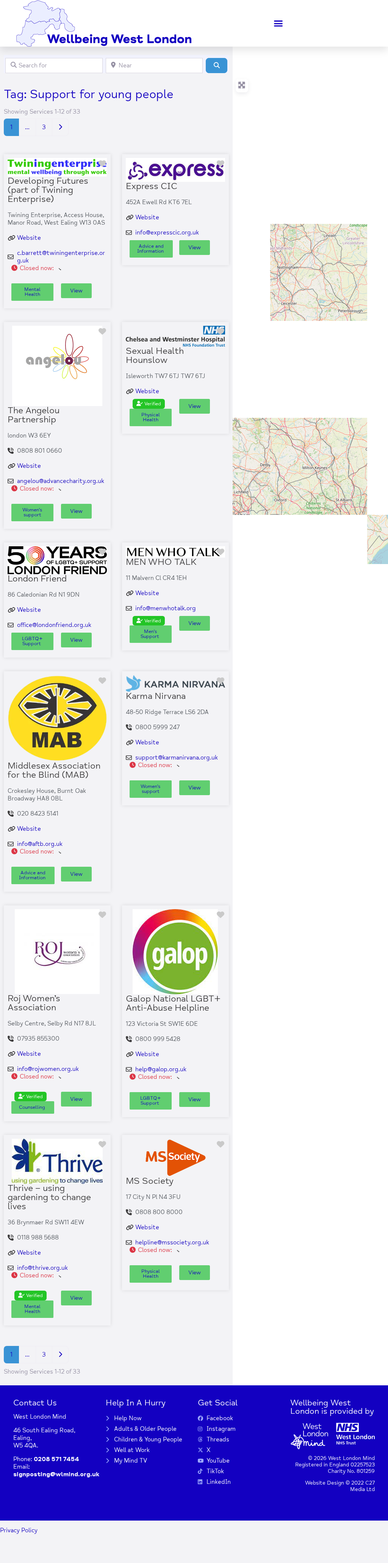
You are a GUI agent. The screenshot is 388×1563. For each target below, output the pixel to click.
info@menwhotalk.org (165, 608)
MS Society (150, 1180)
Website (29, 238)
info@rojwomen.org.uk (48, 1069)
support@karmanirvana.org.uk (176, 757)
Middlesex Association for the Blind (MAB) (54, 770)
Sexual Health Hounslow (155, 355)
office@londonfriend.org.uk (54, 625)
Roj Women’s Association (34, 1003)
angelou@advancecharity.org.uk (60, 481)
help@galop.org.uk (160, 1069)
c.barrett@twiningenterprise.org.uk (61, 256)
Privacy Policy (19, 1530)
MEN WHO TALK (161, 561)
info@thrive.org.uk (42, 1268)
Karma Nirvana (156, 696)
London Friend (37, 578)
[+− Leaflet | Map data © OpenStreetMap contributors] (310, 305)
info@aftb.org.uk (40, 844)
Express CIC (151, 186)
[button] (278, 23)
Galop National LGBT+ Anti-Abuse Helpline (173, 1003)
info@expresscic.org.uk (167, 232)
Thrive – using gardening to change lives (49, 1197)
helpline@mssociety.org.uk (172, 1242)
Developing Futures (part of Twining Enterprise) (48, 190)
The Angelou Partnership (33, 415)
